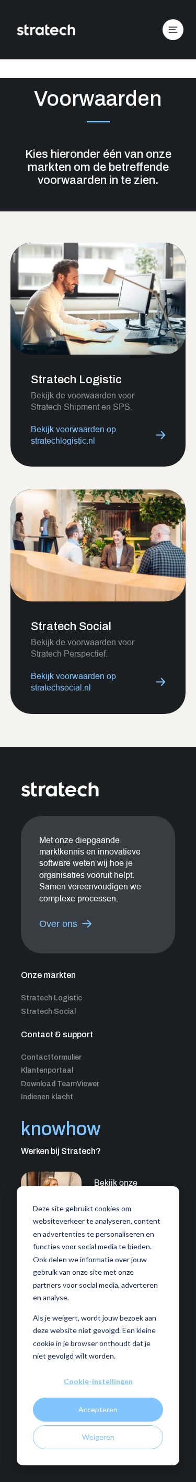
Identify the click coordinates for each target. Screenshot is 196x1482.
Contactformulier (51, 1057)
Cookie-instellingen (98, 1381)
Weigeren (98, 1437)
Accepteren (98, 1409)
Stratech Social (48, 1011)
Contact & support (57, 1034)
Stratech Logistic (51, 998)
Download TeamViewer (60, 1084)
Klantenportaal (47, 1070)
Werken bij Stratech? (61, 1151)
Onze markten (48, 975)
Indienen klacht (47, 1097)
